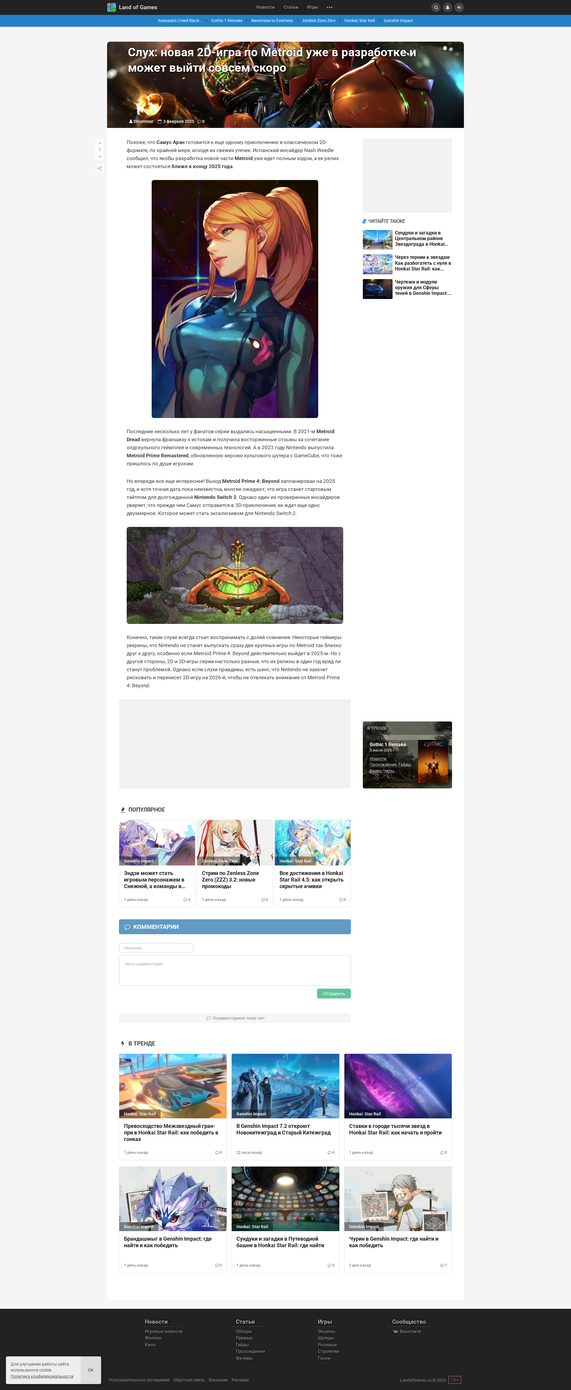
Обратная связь (189, 1380)
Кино (150, 1344)
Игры (312, 7)
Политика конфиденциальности (42, 1376)
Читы (388, 770)
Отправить (334, 993)
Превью (244, 1338)
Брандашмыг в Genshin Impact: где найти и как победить (168, 1242)
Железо (153, 1338)
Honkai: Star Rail (359, 20)
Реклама (240, 1380)
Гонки (324, 1358)
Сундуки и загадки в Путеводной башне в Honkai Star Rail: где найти (280, 1242)
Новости (265, 7)
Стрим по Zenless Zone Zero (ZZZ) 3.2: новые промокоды (230, 879)
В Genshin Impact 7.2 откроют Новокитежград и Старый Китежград (283, 1129)
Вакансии (218, 1380)
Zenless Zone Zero (318, 20)
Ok (91, 1370)
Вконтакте (410, 1331)
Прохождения (383, 764)
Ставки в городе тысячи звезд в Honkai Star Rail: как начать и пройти (395, 1129)
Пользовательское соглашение (139, 1380)
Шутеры (326, 1338)
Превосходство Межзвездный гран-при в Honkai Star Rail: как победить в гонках (171, 1132)
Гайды (405, 764)
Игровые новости (164, 1331)
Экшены (326, 1331)
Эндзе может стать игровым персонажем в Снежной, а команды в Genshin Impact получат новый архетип (154, 880)
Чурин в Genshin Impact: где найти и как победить (393, 1242)
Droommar (143, 121)
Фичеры (244, 1358)
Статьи (291, 7)
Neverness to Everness (272, 20)
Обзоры (244, 1331)
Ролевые (327, 1344)
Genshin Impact (398, 20)
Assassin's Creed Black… (180, 20)
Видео (376, 770)
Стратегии (328, 1351)
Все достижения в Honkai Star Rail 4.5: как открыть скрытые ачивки (311, 879)
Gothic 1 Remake (226, 20)
